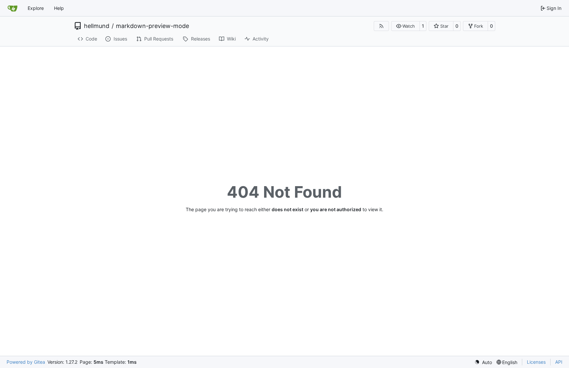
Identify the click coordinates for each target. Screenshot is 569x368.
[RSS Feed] (381, 26)
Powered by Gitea (26, 362)
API (558, 362)
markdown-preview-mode (152, 26)
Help (59, 8)
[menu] (483, 362)
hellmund (96, 26)
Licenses (536, 362)
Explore (36, 8)
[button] (405, 26)
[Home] (12, 8)
